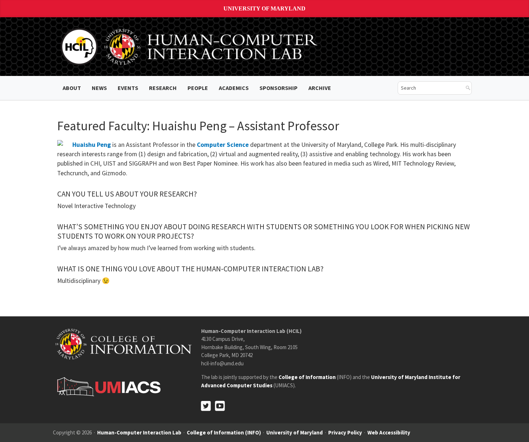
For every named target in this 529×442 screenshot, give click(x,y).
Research (163, 87)
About (72, 87)
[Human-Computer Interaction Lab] (190, 46)
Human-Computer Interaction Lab (139, 432)
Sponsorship (278, 87)
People (197, 87)
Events (128, 87)
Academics (234, 87)
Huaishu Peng (91, 145)
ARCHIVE (319, 87)
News (99, 87)
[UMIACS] (107, 386)
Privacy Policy (345, 432)
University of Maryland (264, 8)
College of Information (307, 377)
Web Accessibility (388, 432)
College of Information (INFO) (224, 432)
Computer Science (223, 145)
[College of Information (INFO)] (123, 343)
